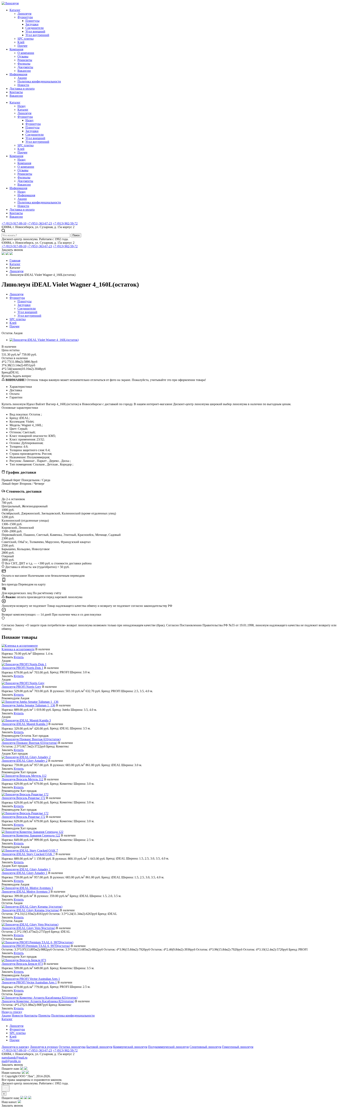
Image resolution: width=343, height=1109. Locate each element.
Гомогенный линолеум (237, 1047)
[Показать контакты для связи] (6, 1088)
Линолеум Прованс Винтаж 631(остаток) (29, 742)
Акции (22, 78)
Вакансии (24, 70)
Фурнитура (25, 17)
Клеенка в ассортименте (18, 649)
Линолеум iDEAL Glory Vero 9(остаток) (28, 928)
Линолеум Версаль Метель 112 (22, 779)
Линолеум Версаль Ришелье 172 (23, 798)
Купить (19, 657)
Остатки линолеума (72, 1047)
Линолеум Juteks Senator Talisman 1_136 (28, 705)
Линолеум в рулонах (44, 1047)
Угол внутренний (37, 35)
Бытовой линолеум (99, 1047)
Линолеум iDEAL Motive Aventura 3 (26, 891)
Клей (20, 42)
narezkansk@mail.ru (14, 1057)
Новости (23, 85)
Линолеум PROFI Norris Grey (21, 686)
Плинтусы (32, 20)
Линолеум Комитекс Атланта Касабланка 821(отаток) (38, 1001)
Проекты (44, 1015)
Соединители (34, 28)
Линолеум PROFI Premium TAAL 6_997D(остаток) (36, 946)
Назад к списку (12, 1012)
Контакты (16, 92)
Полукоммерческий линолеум (168, 1047)
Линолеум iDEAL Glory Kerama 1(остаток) (30, 910)
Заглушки (32, 24)
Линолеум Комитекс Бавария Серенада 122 (31, 835)
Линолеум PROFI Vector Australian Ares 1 (29, 982)
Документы (25, 67)
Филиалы (23, 63)
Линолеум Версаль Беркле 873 (22, 963)
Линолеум (24, 13)
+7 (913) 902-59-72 (65, 223)
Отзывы (22, 56)
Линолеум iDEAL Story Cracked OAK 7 (28, 854)
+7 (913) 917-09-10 (14, 223)
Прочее (22, 45)
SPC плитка (25, 38)
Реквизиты (24, 60)
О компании (25, 53)
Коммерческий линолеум (130, 1047)
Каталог (15, 10)
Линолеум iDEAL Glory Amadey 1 (24, 873)
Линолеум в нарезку (15, 1047)
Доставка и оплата (22, 88)
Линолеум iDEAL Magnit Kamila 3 (25, 724)
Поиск (76, 235)
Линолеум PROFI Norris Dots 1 (22, 668)
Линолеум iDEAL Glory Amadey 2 (24, 760)
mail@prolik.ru (11, 1061)
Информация (18, 74)
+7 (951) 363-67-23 (39, 223)
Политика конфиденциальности (39, 81)
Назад (21, 106)
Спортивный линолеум (205, 1047)
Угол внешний (35, 31)
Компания (16, 49)
